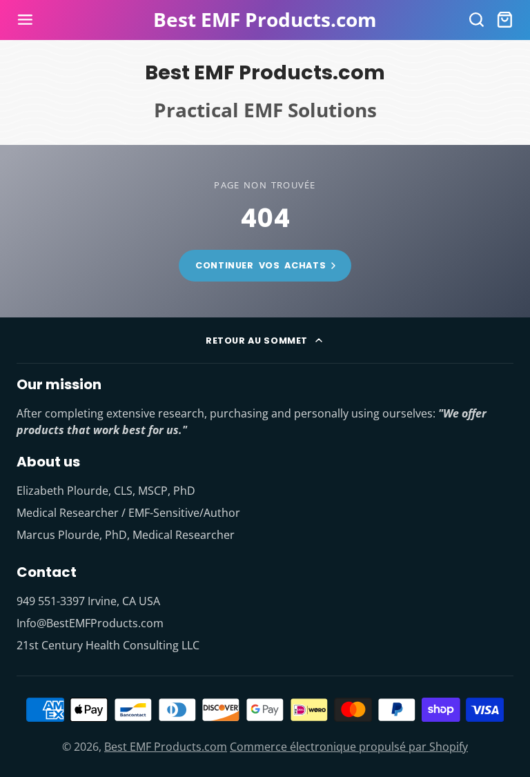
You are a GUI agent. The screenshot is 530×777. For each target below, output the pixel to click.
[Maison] (265, 20)
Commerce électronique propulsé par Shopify (349, 746)
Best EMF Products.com (165, 746)
